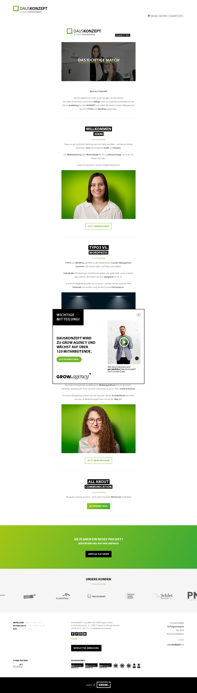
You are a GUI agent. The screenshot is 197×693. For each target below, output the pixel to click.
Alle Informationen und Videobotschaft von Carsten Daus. (122, 369)
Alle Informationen (68, 359)
